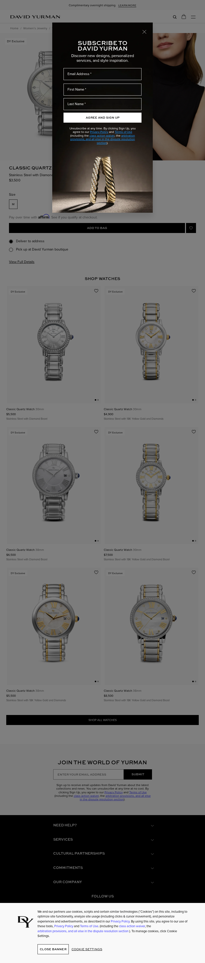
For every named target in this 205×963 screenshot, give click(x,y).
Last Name (76, 103)
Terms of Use (123, 132)
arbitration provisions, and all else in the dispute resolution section (102, 139)
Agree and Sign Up (103, 117)
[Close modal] (144, 32)
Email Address (79, 73)
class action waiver (102, 135)
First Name (76, 89)
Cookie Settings (87, 949)
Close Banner (53, 949)
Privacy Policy (99, 132)
